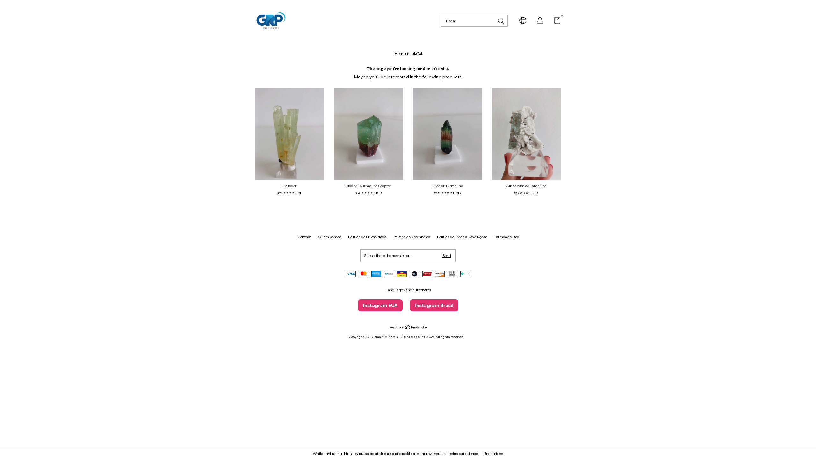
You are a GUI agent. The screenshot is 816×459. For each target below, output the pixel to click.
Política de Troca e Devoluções (462, 236)
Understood (493, 453)
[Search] (501, 20)
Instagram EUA (380, 305)
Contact (304, 236)
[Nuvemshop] (408, 328)
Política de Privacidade (367, 236)
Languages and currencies (408, 290)
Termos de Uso (506, 236)
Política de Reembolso (411, 236)
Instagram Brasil (434, 305)
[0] (555, 21)
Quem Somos (329, 236)
